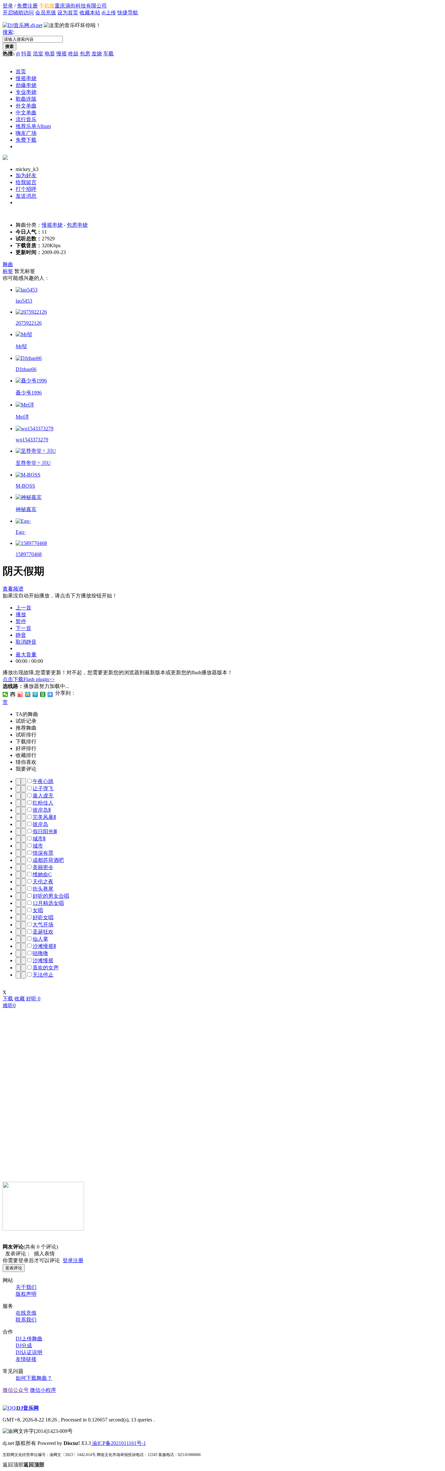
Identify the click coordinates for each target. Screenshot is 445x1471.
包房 (85, 53)
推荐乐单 (33, 126)
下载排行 (26, 741)
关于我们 (26, 1287)
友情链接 (26, 1359)
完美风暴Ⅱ (44, 817)
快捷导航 (127, 12)
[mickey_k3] (5, 158)
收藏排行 (26, 755)
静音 (21, 635)
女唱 (38, 910)
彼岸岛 (40, 824)
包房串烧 (77, 225)
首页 (21, 71)
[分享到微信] (5, 694)
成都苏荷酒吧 (48, 860)
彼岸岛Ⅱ (42, 810)
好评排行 (26, 748)
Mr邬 (21, 346)
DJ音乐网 (28, 1408)
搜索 (8, 32)
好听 (33, 998)
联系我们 (26, 1319)
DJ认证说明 (29, 1352)
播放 (21, 614)
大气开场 (43, 924)
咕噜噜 (40, 953)
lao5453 (24, 301)
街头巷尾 (43, 889)
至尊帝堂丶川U (33, 463)
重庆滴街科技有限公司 (81, 5)
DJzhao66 (26, 369)
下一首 (23, 628)
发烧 (97, 53)
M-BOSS (25, 486)
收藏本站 (89, 12)
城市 (38, 846)
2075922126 (29, 323)
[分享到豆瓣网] (43, 694)
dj (18, 53)
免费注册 (27, 5)
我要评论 (26, 769)
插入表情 (43, 1253)
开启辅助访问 (18, 12)
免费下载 (26, 140)
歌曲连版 (26, 99)
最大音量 (26, 654)
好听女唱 (43, 917)
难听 (9, 1005)
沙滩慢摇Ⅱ (44, 946)
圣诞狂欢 (43, 932)
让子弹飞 (43, 788)
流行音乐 (26, 119)
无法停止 (43, 975)
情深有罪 (43, 853)
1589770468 (29, 554)
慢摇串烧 (26, 78)
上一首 (23, 607)
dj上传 (109, 12)
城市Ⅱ (39, 838)
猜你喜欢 (26, 762)
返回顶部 (23, 1464)
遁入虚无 (43, 795)
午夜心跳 (43, 781)
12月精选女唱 (48, 903)
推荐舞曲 (26, 728)
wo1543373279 (32, 439)
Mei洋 (22, 417)
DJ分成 (24, 1345)
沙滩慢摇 (43, 960)
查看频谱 (13, 589)
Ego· (21, 532)
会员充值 (45, 12)
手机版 (47, 5)
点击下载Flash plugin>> (29, 679)
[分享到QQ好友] (13, 694)
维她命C (42, 874)
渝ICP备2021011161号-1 (118, 1443)
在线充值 (26, 1313)
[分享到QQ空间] (28, 694)
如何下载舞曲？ (34, 1378)
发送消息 (26, 196)
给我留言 (26, 182)
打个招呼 (26, 189)
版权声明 (26, 1294)
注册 (78, 1260)
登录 (8, 5)
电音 (50, 53)
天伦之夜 (43, 881)
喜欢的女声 (46, 967)
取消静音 (26, 642)
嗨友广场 (26, 133)
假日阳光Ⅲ (45, 831)
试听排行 (26, 734)
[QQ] (9, 1408)
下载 (8, 998)
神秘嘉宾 (26, 509)
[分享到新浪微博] (20, 694)
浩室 (38, 53)
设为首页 (67, 12)
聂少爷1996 (29, 392)
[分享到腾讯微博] (35, 694)
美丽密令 (43, 867)
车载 (108, 53)
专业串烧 (26, 92)
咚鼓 (73, 53)
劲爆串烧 (26, 85)
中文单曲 (26, 112)
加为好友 (26, 175)
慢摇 (61, 53)
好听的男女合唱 (51, 896)
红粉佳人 (43, 803)
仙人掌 (40, 939)
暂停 (21, 621)
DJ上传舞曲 (29, 1338)
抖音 (26, 53)
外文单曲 (26, 105)
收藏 (19, 998)
